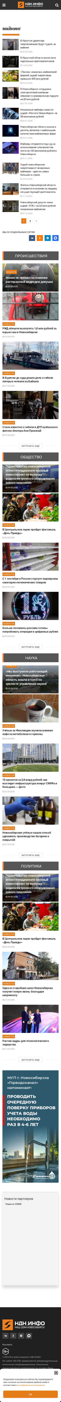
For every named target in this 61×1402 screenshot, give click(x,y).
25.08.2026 (12, 688)
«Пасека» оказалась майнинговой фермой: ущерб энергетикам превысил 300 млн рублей (38, 75)
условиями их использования (31, 1385)
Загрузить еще (30, 445)
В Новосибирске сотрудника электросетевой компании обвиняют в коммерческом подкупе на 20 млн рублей (39, 94)
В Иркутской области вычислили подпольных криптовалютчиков (38, 59)
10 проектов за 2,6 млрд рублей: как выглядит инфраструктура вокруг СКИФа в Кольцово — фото (29, 783)
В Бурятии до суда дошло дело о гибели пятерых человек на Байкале (27, 379)
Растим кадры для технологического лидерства (25, 1042)
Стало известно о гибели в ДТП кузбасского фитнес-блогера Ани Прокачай (30, 428)
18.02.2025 (27, 178)
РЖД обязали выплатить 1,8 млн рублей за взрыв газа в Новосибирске (29, 330)
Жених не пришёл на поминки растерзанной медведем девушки (29, 279)
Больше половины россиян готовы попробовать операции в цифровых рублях (30, 629)
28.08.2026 (12, 286)
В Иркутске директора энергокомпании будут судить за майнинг (38, 44)
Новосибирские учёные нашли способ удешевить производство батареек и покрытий (26, 836)
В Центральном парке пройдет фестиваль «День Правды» (29, 531)
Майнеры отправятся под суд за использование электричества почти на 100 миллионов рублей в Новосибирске (38, 149)
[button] (56, 1372)
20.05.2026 (27, 51)
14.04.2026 (27, 65)
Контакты (7, 1344)
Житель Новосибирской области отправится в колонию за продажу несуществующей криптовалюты (38, 188)
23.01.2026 (27, 137)
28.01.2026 (27, 120)
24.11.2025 (27, 158)
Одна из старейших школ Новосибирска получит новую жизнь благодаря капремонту (27, 991)
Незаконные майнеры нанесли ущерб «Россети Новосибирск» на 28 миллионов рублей (38, 113)
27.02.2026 (27, 103)
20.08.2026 (9, 791)
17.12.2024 (27, 196)
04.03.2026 (27, 82)
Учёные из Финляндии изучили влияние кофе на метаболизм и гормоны (27, 732)
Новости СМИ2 (13, 1203)
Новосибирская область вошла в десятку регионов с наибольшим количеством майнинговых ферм (38, 130)
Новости (11, 272)
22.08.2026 (9, 738)
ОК (30, 1394)
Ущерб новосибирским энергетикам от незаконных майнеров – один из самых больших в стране (35, 169)
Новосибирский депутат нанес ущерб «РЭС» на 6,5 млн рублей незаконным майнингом (37, 205)
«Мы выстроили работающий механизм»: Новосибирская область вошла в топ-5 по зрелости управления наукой (26, 677)
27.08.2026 (9, 385)
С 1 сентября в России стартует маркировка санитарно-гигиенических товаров (30, 580)
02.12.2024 (27, 213)
